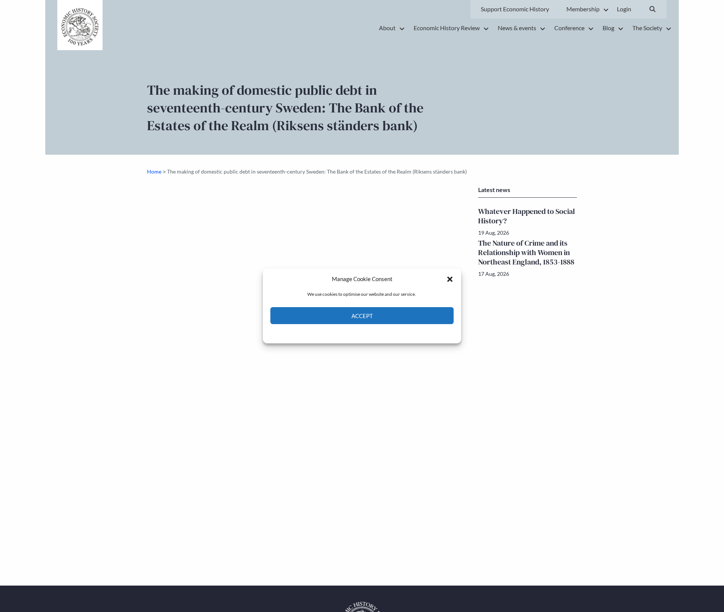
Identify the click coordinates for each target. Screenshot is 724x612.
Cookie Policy (344, 333)
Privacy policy (375, 333)
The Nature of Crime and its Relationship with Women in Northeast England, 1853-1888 (526, 252)
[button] (450, 279)
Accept (362, 315)
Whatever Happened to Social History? (526, 216)
